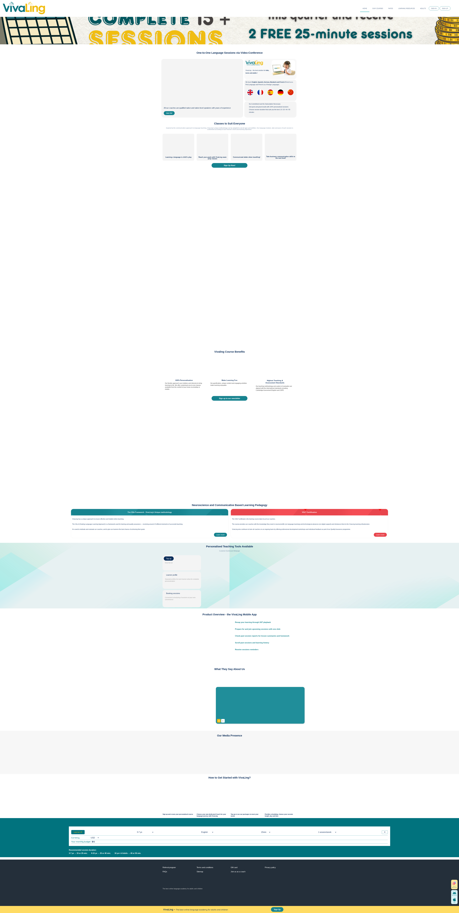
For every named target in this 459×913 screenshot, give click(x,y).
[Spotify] (253, 896)
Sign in (434, 8)
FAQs (165, 872)
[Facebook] (205, 896)
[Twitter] (215, 896)
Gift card (234, 867)
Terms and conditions (205, 867)
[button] (2, 30)
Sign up (445, 8)
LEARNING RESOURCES (406, 8)
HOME (365, 8)
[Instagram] (244, 896)
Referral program (169, 867)
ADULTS (423, 8)
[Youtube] (225, 896)
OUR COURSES (377, 8)
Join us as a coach (238, 872)
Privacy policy (270, 867)
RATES (390, 8)
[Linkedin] (234, 896)
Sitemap (200, 872)
